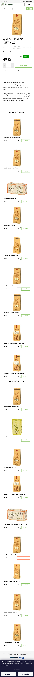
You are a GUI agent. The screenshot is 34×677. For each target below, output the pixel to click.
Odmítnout (8, 674)
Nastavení (17, 669)
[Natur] (17, 5)
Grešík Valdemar (27, 47)
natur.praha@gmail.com (27, 1)
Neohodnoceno (17, 48)
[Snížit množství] (20, 141)
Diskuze (12, 77)
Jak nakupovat (11, 653)
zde (7, 665)
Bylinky (19, 70)
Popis (4, 77)
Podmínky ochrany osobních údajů (23, 653)
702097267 (5, 1)
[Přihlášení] (27, 8)
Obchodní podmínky (13, 654)
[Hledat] (24, 8)
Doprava (4, 653)
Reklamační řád (22, 654)
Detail (23, 558)
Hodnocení (21, 77)
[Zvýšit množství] (20, 140)
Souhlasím (25, 674)
